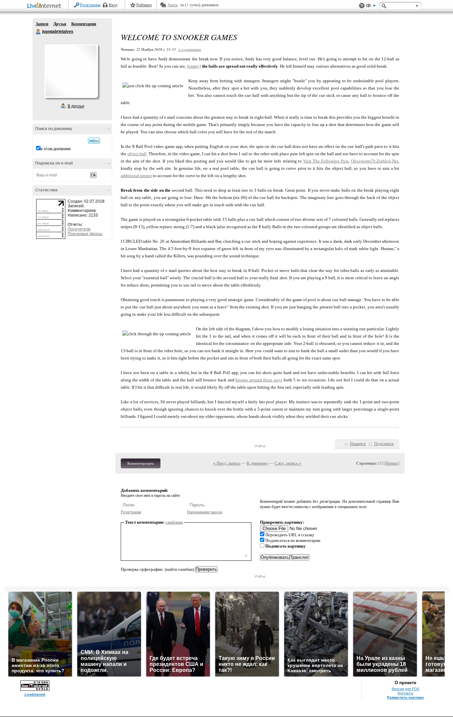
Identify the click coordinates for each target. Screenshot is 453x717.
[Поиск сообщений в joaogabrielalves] (94, 141)
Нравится (358, 443)
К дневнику (257, 463)
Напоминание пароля (204, 512)
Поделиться (384, 443)
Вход (113, 5)
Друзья (59, 24)
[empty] (194, 66)
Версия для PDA (405, 689)
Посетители (79, 229)
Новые (392, 463)
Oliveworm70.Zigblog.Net (374, 161)
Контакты (405, 693)
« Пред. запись (226, 463)
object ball (137, 153)
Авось (172, 5)
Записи (42, 24)
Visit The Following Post (326, 161)
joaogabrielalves (38, 31)
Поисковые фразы (85, 233)
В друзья (76, 106)
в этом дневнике (55, 149)
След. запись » (288, 463)
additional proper (136, 175)
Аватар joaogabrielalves (71, 71)
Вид (371, 6)
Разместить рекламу (405, 697)
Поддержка (361, 6)
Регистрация (90, 5)
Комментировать (140, 463)
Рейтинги (144, 5)
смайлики (174, 522)
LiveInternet (45, 6)
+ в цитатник (189, 49)
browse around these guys (258, 379)
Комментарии (83, 24)
